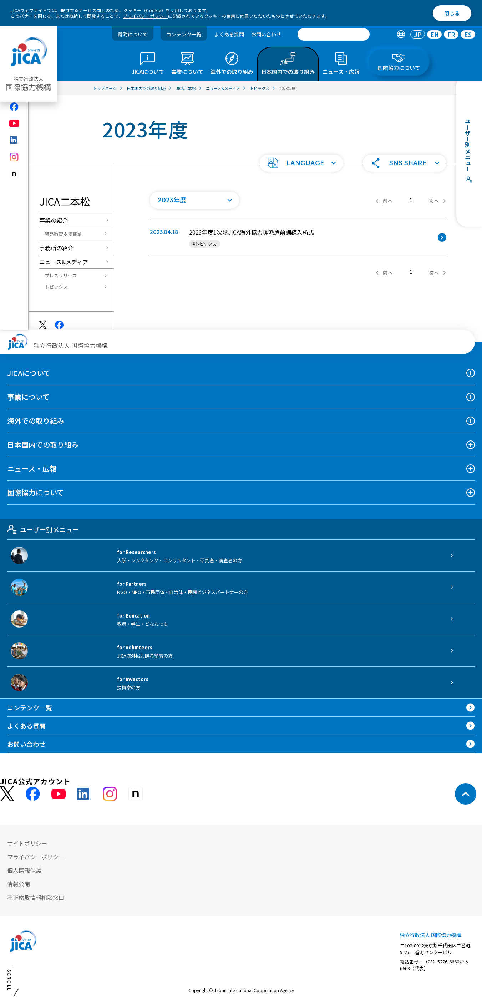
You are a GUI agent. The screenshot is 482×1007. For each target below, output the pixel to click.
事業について (28, 397)
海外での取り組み (35, 421)
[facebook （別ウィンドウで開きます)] (33, 794)
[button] (301, 163)
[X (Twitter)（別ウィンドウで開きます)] (7, 794)
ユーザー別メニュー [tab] (49, 529)
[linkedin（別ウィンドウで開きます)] (14, 140)
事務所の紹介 (56, 247)
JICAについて (29, 373)
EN (434, 34)
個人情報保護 (24, 870)
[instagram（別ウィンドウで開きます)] (14, 157)
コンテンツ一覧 (183, 34)
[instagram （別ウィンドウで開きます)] (110, 794)
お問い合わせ (266, 34)
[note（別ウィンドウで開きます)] (14, 174)
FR (451, 34)
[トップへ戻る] (465, 794)
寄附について (133, 34)
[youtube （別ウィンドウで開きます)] (58, 794)
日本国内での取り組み (42, 444)
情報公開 (18, 884)
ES (468, 34)
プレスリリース (61, 275)
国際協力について (35, 492)
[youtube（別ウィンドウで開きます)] (14, 123)
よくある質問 (229, 34)
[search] (334, 34)
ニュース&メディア (63, 261)
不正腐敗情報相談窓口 (35, 897)
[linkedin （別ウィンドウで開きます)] (84, 794)
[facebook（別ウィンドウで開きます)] (14, 106)
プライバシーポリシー (145, 16)
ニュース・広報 (32, 468)
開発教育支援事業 (63, 234)
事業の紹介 (53, 220)
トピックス (56, 286)
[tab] (401, 34)
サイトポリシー (27, 843)
